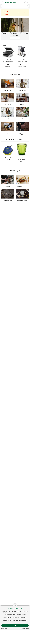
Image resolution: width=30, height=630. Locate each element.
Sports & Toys (8, 104)
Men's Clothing (22, 90)
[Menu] (2, 2)
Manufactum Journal (22, 200)
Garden (22, 118)
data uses (14, 612)
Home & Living (8, 90)
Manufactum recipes (22, 186)
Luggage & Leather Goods (22, 133)
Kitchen (22, 104)
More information (25, 628)
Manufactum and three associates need (10, 611)
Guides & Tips (7, 186)
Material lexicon (8, 200)
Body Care (7, 133)
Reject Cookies (4, 628)
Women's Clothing (7, 118)
